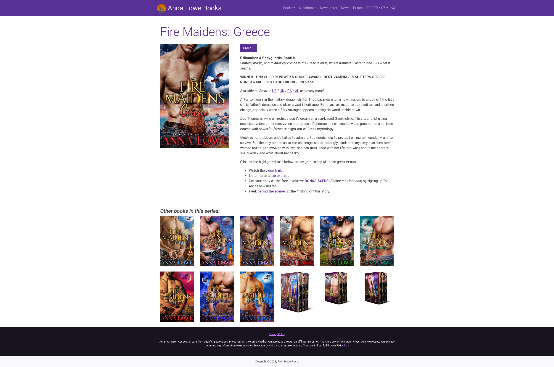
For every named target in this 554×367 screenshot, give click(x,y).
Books (288, 8)
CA (289, 91)
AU (297, 91)
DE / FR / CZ (375, 8)
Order (247, 48)
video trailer (274, 170)
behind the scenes (272, 191)
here (346, 345)
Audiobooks (307, 8)
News (345, 8)
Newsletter (328, 8)
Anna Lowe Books (194, 8)
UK (282, 91)
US (274, 91)
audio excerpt (278, 176)
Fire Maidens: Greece (215, 32)
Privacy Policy (277, 334)
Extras (358, 8)
